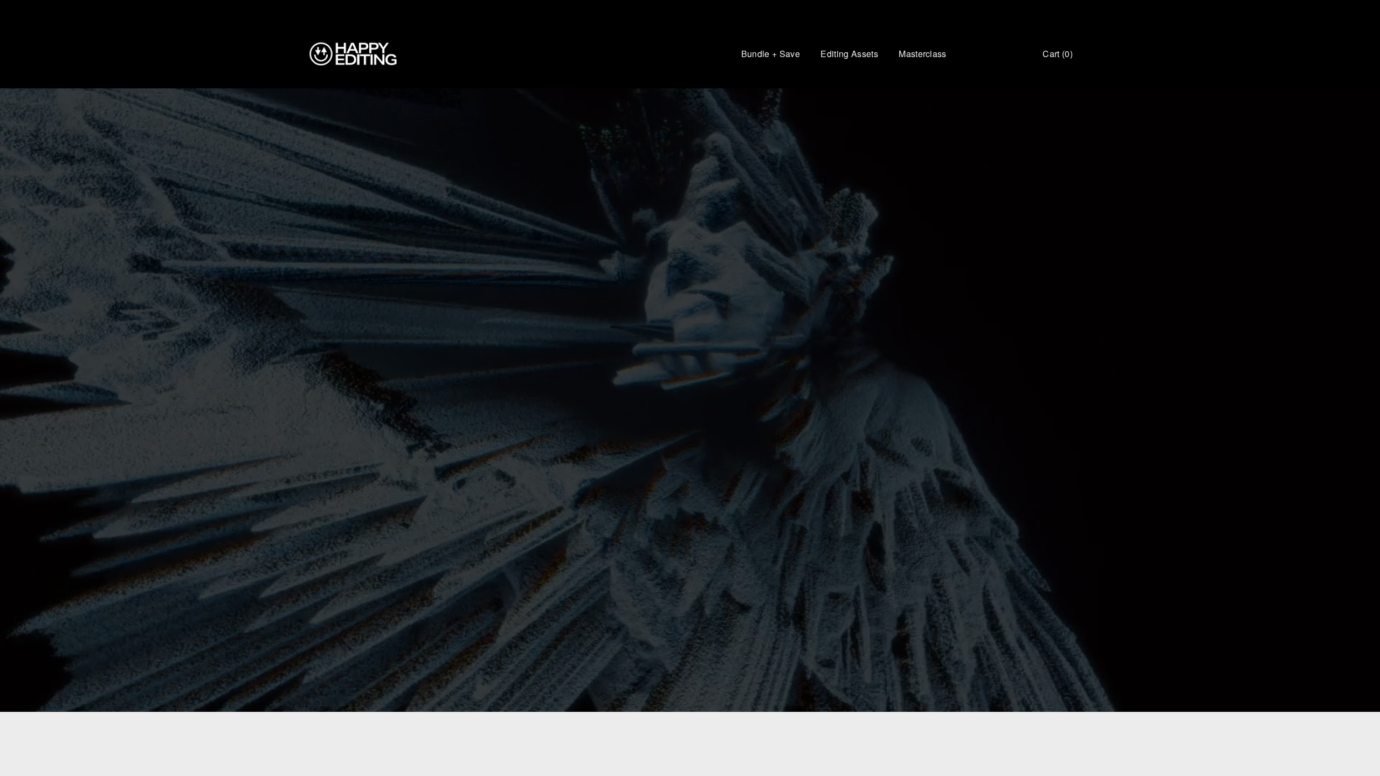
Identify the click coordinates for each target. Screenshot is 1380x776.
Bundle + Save (770, 53)
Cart (1058, 53)
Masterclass (923, 53)
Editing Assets (849, 53)
